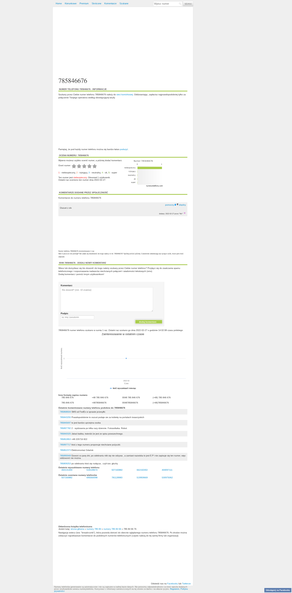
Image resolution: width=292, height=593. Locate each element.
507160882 (117, 470)
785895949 (65, 455)
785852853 (65, 439)
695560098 (92, 477)
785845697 (65, 423)
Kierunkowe (70, 3)
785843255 (65, 417)
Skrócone (96, 3)
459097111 (167, 470)
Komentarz (66, 285)
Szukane (124, 3)
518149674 (92, 470)
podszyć (124, 149)
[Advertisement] (122, 42)
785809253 (65, 463)
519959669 (142, 477)
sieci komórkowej (124, 94)
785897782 (65, 428)
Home (59, 3)
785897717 (65, 444)
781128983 (117, 477)
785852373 (65, 450)
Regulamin (174, 589)
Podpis (64, 313)
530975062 (167, 477)
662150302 (142, 470)
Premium (84, 3)
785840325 (65, 433)
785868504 (65, 412)
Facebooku (172, 583)
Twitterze (186, 583)
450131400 (66, 470)
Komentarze (110, 3)
